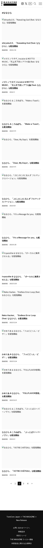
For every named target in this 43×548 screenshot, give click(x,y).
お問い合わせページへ (21, 528)
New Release (21, 520)
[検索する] (35, 3)
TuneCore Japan (13, 517)
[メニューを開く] (40, 3)
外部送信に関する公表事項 (21, 543)
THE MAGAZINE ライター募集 (21, 539)
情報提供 (21, 532)
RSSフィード (22, 536)
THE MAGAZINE (28, 517)
